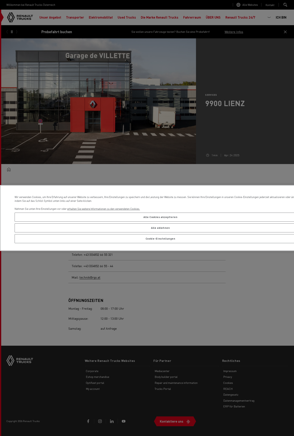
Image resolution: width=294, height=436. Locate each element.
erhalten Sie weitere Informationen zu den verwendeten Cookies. (103, 208)
